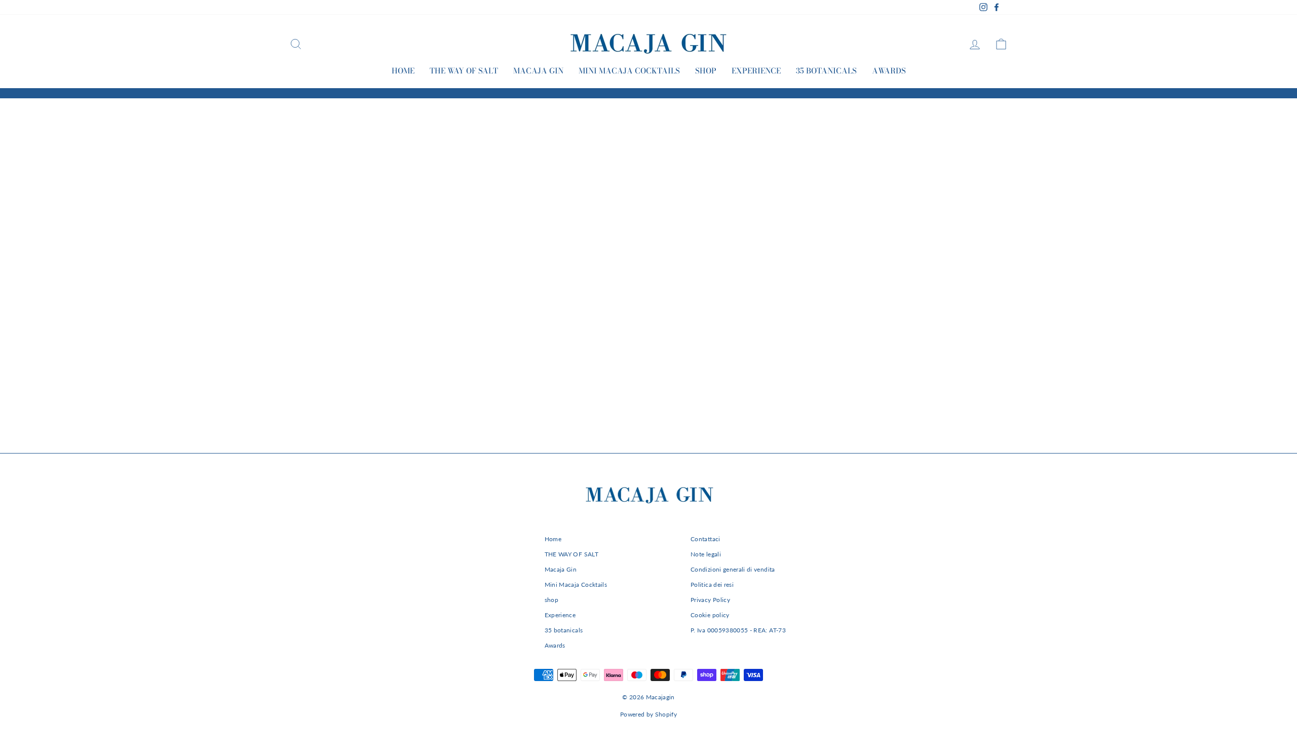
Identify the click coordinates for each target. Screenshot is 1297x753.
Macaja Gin (538, 71)
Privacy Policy (710, 600)
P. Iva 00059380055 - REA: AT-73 (738, 630)
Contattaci (705, 539)
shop (705, 71)
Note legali (706, 554)
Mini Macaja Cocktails (629, 71)
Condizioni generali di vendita (733, 569)
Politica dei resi (712, 584)
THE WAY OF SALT (464, 71)
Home (403, 71)
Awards (889, 71)
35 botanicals (826, 71)
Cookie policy (710, 615)
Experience (756, 71)
